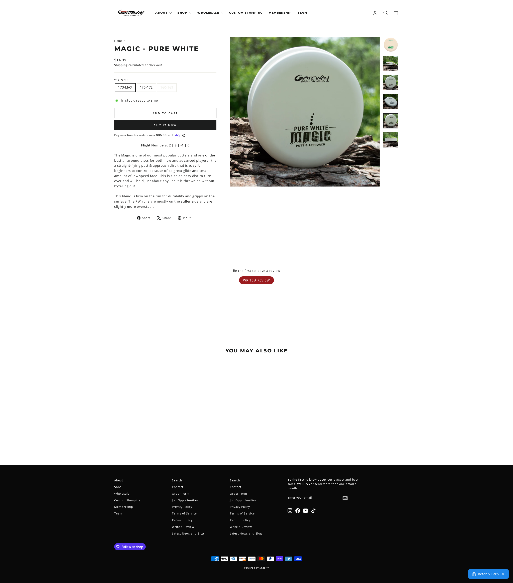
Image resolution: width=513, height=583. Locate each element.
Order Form (180, 493)
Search (177, 480)
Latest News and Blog (188, 533)
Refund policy (182, 520)
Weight (121, 79)
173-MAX (125, 87)
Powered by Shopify (256, 567)
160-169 (166, 87)
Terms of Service (184, 513)
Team (302, 12)
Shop (183, 12)
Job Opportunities (185, 500)
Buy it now (165, 125)
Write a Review (183, 527)
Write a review (256, 280)
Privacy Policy (182, 507)
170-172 (146, 87)
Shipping (120, 65)
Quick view (148, 426)
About (162, 12)
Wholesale (208, 12)
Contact (177, 487)
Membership (280, 12)
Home (118, 41)
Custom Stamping (246, 12)
